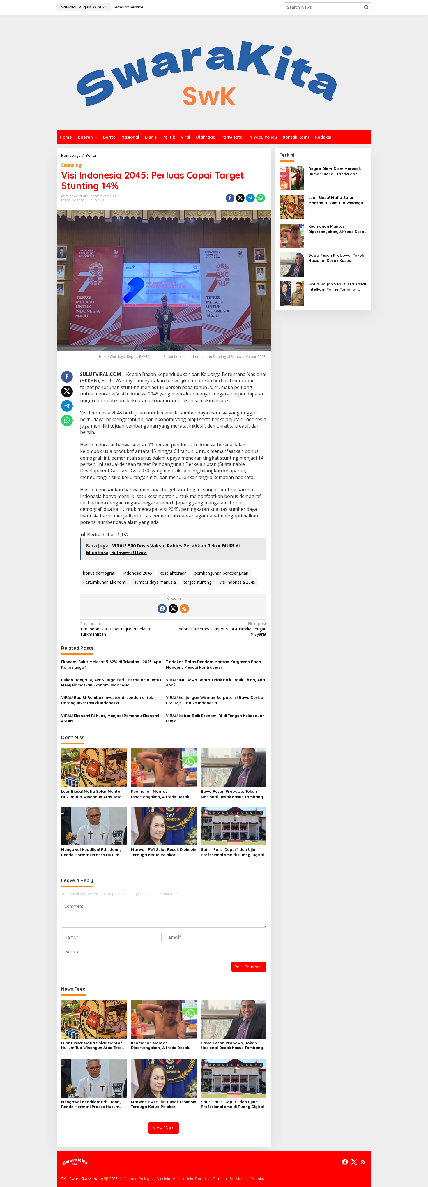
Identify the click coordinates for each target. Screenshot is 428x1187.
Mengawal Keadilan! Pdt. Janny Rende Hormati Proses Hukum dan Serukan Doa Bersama (91, 852)
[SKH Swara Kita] (207, 72)
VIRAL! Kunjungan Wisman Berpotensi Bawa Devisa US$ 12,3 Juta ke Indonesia (214, 700)
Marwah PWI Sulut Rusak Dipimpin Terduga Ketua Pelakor (163, 852)
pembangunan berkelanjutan (221, 573)
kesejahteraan (173, 573)
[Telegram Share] (250, 198)
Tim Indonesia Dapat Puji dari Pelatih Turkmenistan (115, 629)
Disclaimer (165, 1178)
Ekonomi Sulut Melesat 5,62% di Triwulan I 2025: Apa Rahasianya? (111, 664)
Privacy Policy (136, 1178)
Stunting (71, 165)
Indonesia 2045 (137, 573)
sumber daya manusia (155, 582)
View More (163, 1128)
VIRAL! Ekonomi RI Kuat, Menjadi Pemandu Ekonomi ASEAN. (110, 718)
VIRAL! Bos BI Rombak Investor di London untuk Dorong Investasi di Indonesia (107, 700)
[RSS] (184, 608)
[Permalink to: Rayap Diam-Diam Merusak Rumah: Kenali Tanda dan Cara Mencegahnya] (292, 178)
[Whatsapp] (260, 198)
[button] (366, 7)
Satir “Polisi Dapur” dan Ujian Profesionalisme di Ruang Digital (232, 852)
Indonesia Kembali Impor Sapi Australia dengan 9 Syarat (222, 629)
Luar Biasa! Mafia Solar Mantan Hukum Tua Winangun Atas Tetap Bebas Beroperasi (92, 794)
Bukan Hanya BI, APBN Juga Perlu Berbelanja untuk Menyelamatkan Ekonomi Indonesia (111, 682)
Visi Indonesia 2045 (237, 582)
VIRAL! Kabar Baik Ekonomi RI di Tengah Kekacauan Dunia (215, 718)
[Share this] (230, 198)
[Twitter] (173, 608)
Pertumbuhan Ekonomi (104, 582)
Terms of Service (228, 1178)
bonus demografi (99, 573)
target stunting (197, 582)
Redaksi (257, 1178)
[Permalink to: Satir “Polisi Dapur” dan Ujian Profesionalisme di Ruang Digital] (233, 825)
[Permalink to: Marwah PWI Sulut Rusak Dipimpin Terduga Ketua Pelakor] (164, 825)
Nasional (78, 200)
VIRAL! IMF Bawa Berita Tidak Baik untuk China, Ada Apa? (215, 682)
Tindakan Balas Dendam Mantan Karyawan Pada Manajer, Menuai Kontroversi (213, 664)
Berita (65, 200)
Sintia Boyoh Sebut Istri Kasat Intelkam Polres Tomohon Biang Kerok (337, 287)
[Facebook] (162, 608)
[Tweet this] (240, 198)
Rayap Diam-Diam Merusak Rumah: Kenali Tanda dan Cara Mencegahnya (334, 171)
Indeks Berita (194, 1178)
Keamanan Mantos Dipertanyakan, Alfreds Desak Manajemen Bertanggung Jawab (163, 794)
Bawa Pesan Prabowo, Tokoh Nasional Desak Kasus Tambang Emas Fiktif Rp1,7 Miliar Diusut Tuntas (232, 794)
